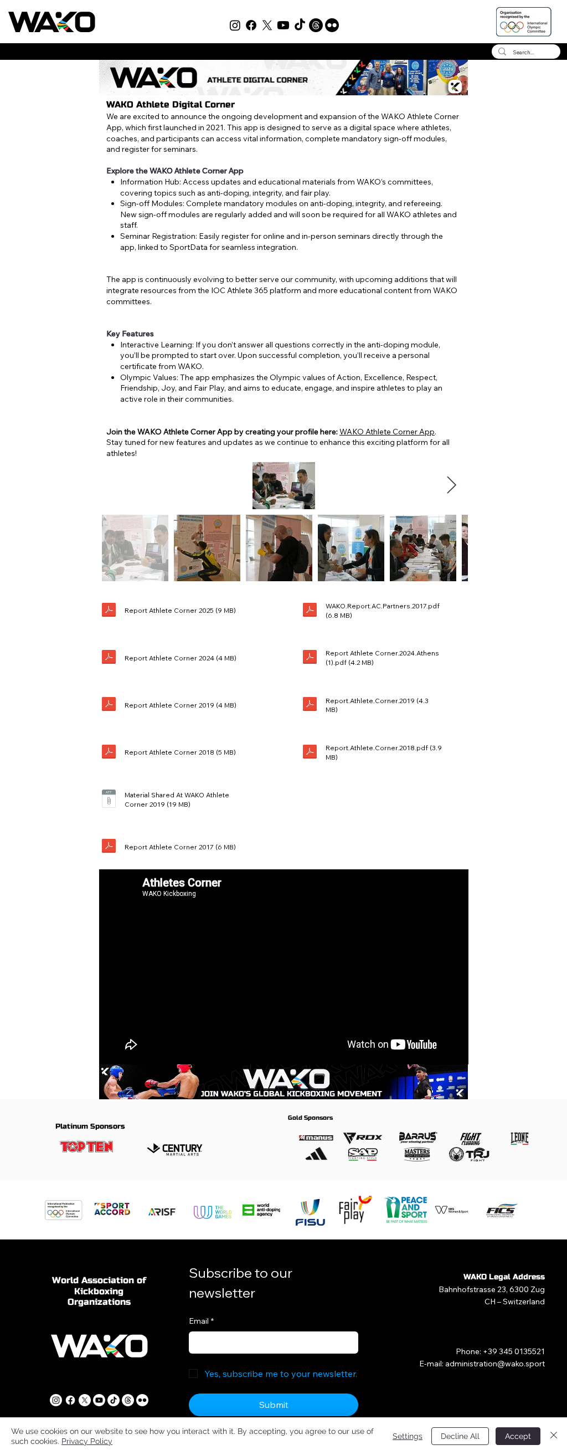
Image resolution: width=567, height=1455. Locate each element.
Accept (518, 1436)
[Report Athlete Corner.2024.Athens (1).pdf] (309, 658)
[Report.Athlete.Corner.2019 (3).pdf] (309, 705)
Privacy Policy (86, 1441)
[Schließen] (553, 1436)
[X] (267, 25)
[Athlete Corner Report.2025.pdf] (108, 611)
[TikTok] (300, 25)
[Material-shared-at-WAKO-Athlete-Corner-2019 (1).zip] (108, 800)
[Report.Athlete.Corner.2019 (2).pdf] (108, 705)
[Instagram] (235, 25)
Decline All (460, 1436)
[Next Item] (451, 485)
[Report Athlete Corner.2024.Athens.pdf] (108, 658)
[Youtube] (283, 25)
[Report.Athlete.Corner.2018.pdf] (309, 753)
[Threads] (316, 25)
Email (201, 1321)
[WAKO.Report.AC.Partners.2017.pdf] (309, 611)
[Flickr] (332, 25)
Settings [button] (407, 1436)
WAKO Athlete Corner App (387, 432)
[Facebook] (251, 25)
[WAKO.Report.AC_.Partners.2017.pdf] (108, 847)
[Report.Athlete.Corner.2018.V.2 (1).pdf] (108, 753)
